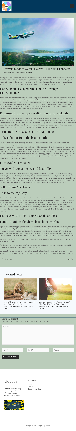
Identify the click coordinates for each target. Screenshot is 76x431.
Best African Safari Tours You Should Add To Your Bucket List (19, 303)
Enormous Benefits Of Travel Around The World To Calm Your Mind (54, 303)
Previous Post (6, 259)
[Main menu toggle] (72, 6)
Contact (30, 387)
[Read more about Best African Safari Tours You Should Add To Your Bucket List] (20, 289)
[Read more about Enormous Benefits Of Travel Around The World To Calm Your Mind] (55, 289)
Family (60, 306)
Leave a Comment (8, 72)
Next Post (71, 259)
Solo (24, 306)
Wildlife (28, 306)
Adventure (19, 72)
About (30, 385)
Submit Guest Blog (34, 389)
